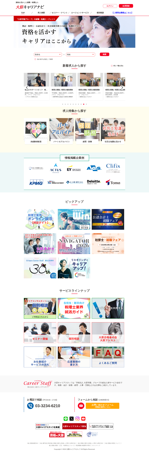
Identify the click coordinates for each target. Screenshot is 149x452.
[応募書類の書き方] (74, 357)
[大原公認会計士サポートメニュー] (40, 243)
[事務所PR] (40, 219)
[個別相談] (40, 308)
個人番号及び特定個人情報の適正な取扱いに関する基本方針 (58, 443)
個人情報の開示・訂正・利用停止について (61, 445)
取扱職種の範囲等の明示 (83, 445)
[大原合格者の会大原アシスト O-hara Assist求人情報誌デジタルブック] (108, 332)
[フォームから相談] (81, 405)
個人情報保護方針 (32, 443)
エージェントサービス (80, 13)
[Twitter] (71, 419)
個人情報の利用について (112, 443)
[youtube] (83, 419)
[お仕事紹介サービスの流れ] (40, 357)
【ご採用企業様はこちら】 (122, 13)
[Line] (65, 419)
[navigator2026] (74, 243)
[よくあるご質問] (108, 357)
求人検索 (41, 13)
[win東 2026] (74, 219)
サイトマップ (96, 445)
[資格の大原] (57, 434)
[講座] (74, 434)
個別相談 (100, 13)
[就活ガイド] (74, 308)
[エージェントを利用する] (108, 308)
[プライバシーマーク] (92, 434)
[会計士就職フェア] (108, 219)
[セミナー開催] (40, 332)
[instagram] (77, 419)
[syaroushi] (108, 243)
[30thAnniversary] (40, 268)
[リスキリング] (74, 268)
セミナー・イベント (60, 13)
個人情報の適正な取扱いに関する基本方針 (90, 443)
